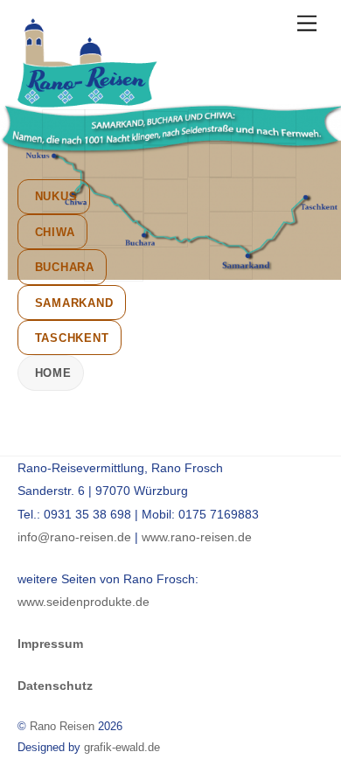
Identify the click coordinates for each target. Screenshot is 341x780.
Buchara (64, 267)
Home (53, 373)
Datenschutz (55, 686)
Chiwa (55, 232)
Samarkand (74, 303)
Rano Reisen (62, 726)
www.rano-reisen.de (197, 537)
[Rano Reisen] (87, 100)
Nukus (56, 196)
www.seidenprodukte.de (83, 602)
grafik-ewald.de (122, 747)
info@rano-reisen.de (74, 537)
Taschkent (72, 338)
